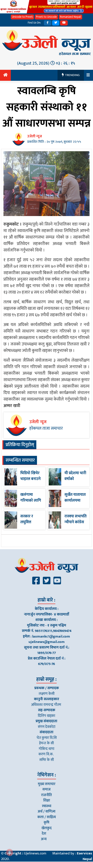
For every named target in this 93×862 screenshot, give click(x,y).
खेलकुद (47, 828)
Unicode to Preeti (22, 16)
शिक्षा (46, 800)
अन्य (44, 839)
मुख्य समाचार (46, 784)
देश (44, 833)
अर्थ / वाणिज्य (46, 811)
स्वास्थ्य (46, 806)
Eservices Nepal (84, 856)
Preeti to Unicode (46, 16)
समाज (46, 789)
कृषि (46, 822)
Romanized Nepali (70, 16)
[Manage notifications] (9, 852)
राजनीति (46, 795)
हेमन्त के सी (46, 743)
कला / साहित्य (46, 817)
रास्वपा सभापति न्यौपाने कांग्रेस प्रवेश (75, 522)
